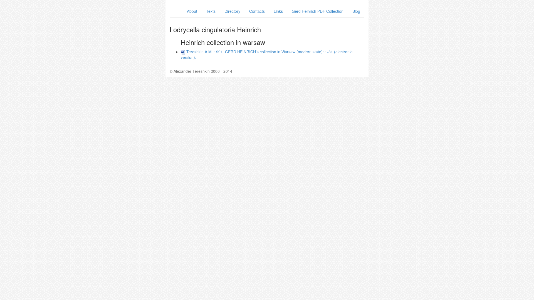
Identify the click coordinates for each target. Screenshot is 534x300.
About (192, 11)
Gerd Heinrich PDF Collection (317, 11)
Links (278, 11)
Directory (232, 11)
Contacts (257, 11)
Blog (356, 11)
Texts (211, 11)
